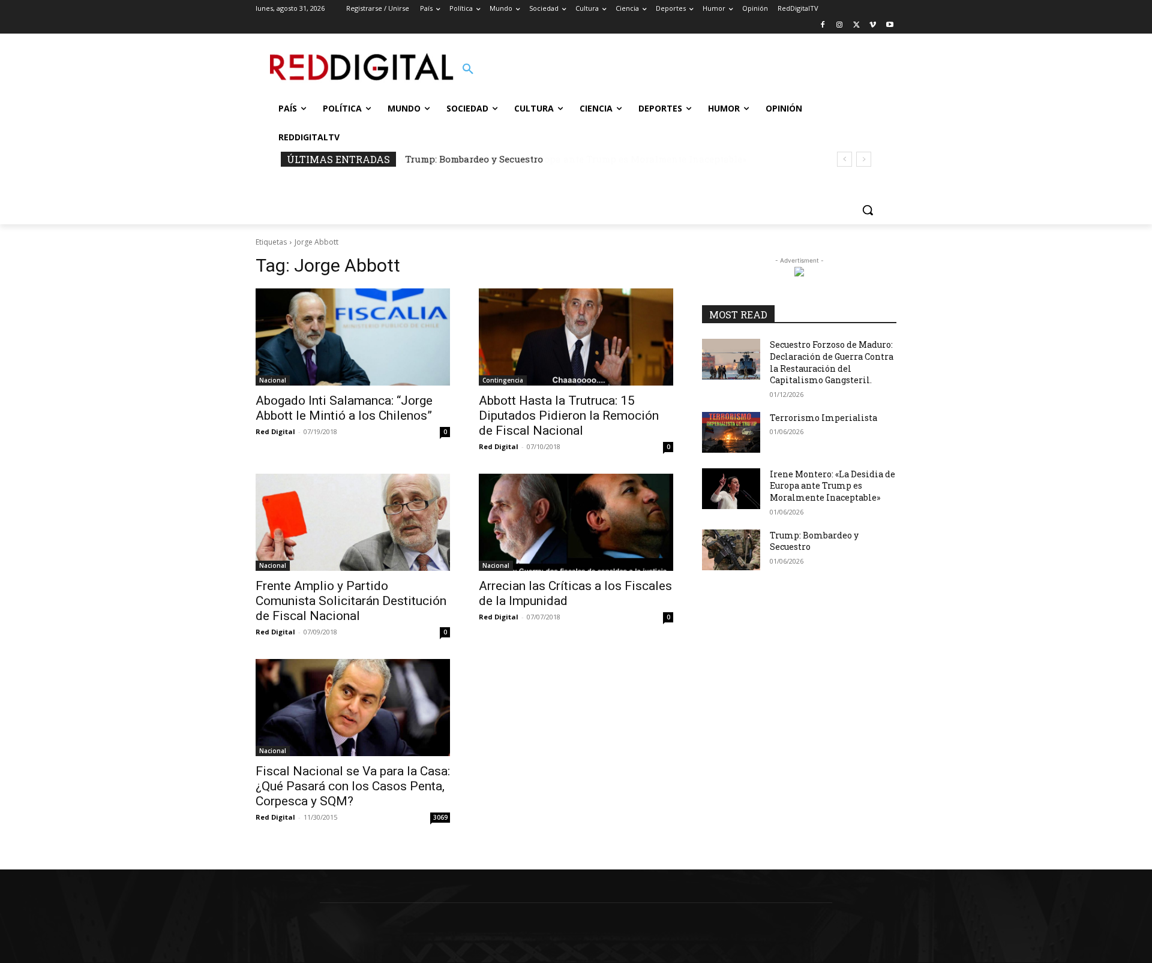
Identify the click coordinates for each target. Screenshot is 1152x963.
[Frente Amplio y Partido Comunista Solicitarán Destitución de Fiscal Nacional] (353, 522)
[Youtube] (889, 25)
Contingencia (502, 380)
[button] (468, 69)
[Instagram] (840, 25)
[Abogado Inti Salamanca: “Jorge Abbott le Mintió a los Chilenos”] (353, 337)
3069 (440, 817)
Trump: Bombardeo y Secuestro (474, 159)
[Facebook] (823, 25)
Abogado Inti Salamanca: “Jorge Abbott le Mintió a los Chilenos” (344, 408)
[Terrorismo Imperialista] (731, 432)
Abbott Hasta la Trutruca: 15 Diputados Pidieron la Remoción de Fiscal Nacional (569, 415)
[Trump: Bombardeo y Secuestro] (731, 549)
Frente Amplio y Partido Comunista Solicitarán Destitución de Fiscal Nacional (351, 601)
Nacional (272, 380)
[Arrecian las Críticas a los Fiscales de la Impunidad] (576, 522)
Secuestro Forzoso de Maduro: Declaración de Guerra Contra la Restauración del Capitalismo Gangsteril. (831, 362)
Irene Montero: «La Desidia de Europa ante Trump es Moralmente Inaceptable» (832, 485)
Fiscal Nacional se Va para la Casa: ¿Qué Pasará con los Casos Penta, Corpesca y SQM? (353, 786)
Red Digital (275, 431)
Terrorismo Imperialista (823, 417)
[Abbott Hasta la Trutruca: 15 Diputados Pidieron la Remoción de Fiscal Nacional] (576, 337)
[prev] (844, 159)
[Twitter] (856, 25)
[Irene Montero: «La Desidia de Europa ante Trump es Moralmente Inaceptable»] (731, 488)
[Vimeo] (873, 25)
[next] (863, 159)
